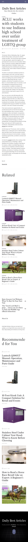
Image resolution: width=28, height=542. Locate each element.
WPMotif (14, 526)
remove (3, 126)
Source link (4, 164)
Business (4, 223)
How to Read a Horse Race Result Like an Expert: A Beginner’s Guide (12, 279)
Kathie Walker (16, 48)
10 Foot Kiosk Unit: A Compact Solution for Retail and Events (13, 226)
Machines (4, 196)
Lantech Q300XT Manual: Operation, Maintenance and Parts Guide (12, 200)
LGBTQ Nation (5, 114)
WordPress (13, 524)
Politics (4, 16)
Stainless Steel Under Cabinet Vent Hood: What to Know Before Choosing (13, 252)
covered (9, 140)
